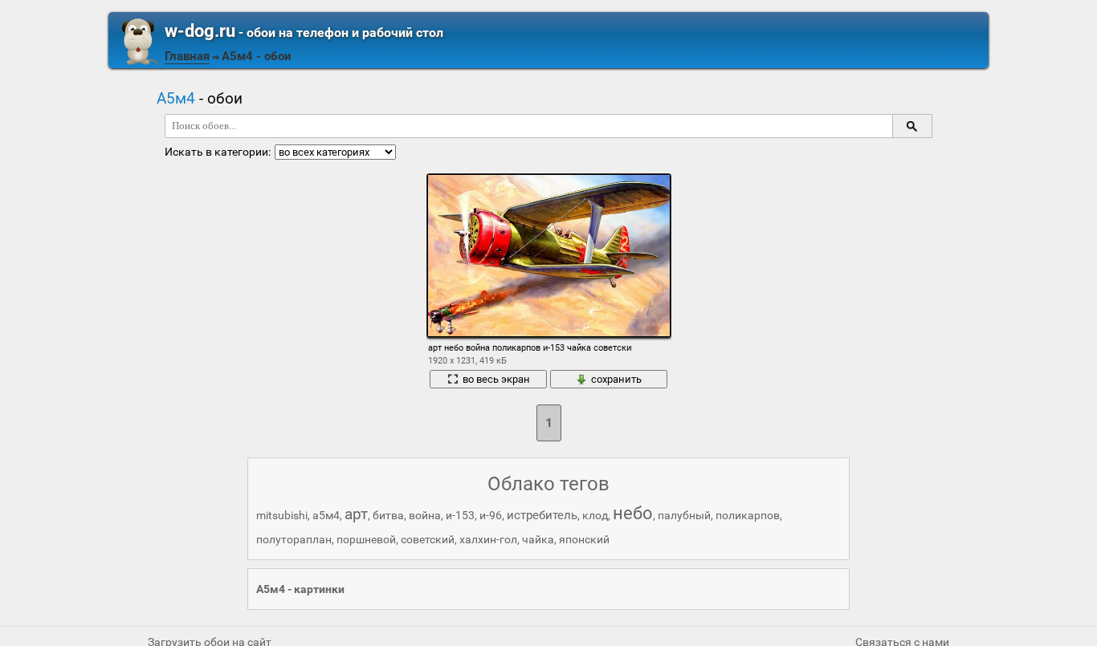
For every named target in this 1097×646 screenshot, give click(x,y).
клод (595, 515)
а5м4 (326, 515)
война (425, 515)
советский (428, 539)
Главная (187, 56)
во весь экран (496, 379)
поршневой (366, 539)
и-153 (460, 515)
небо (633, 513)
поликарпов (748, 515)
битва (388, 515)
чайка (538, 539)
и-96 (490, 515)
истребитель (542, 515)
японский (584, 539)
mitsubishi (282, 515)
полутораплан (294, 539)
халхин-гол (488, 539)
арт (356, 514)
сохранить (616, 379)
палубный (684, 515)
